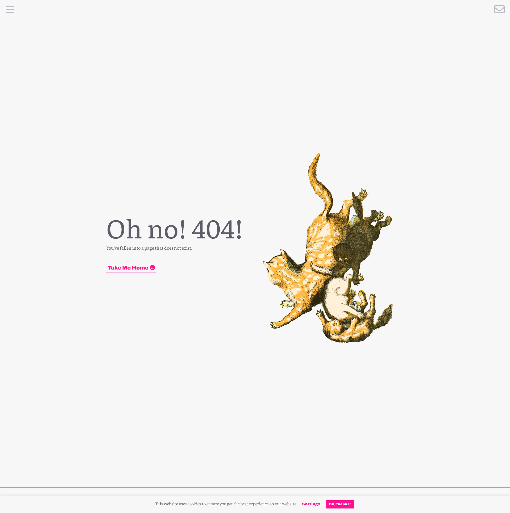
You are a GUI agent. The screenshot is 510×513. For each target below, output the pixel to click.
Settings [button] (311, 504)
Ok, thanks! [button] (340, 504)
